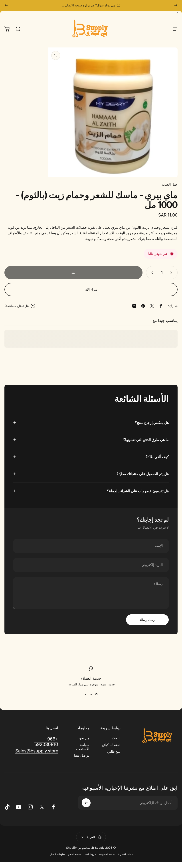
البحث (116, 738)
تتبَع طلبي (114, 752)
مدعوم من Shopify (78, 847)
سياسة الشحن (74, 854)
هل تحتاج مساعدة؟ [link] (16, 306)
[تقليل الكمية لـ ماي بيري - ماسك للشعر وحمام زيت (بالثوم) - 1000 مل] (172, 272)
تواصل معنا (81, 756)
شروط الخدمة (89, 854)
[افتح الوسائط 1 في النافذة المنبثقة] (55, 55)
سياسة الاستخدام (82, 747)
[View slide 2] (91, 694)
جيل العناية (170, 184)
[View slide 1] (96, 694)
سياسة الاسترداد (125, 854)
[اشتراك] (86, 802)
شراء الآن (91, 289)
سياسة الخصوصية (107, 854)
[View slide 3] (85, 694)
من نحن (84, 738)
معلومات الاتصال (57, 854)
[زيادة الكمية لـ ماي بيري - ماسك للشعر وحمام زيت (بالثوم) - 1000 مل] (151, 272)
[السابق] (176, 5)
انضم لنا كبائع (111, 745)
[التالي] (6, 5)
